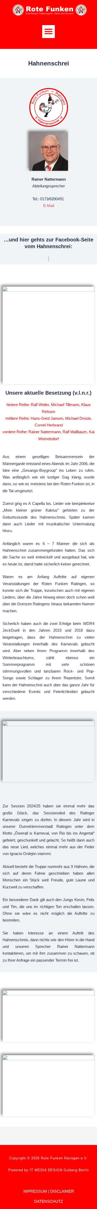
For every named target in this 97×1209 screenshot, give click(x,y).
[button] (48, 31)
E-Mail (48, 206)
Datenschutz (48, 1201)
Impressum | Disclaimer (48, 1191)
